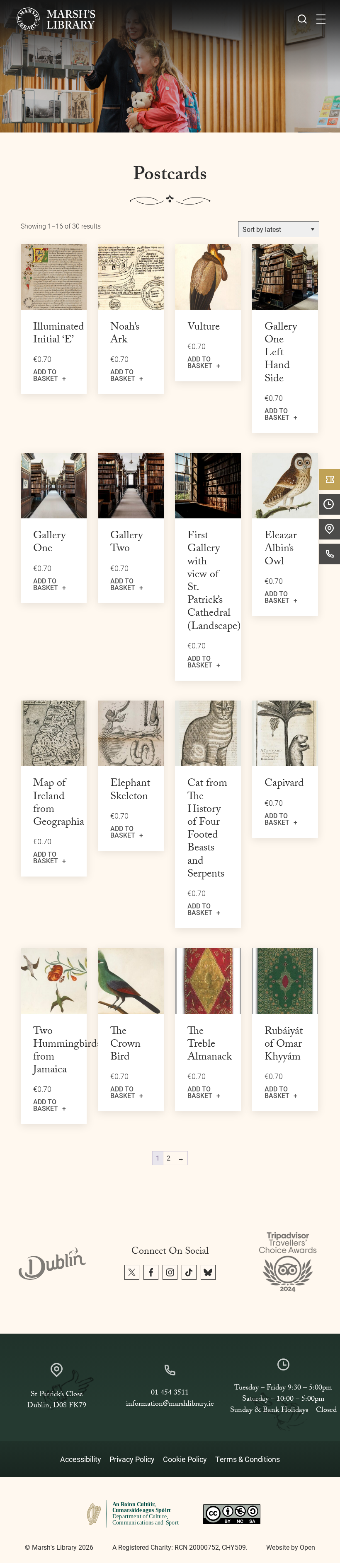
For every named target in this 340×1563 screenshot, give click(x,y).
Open (307, 1547)
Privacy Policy (132, 1459)
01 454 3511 (170, 1393)
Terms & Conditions (247, 1459)
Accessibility (80, 1459)
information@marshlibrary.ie (170, 1404)
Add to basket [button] (45, 375)
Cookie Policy (185, 1459)
